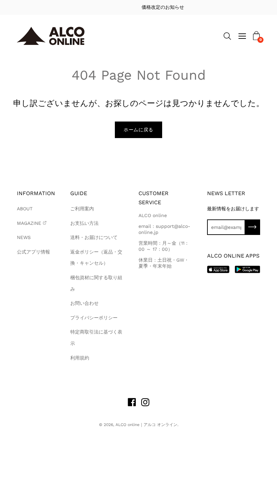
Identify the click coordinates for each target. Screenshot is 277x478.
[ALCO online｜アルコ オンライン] (50, 36)
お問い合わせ (84, 303)
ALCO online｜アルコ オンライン (146, 424)
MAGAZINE (29, 223)
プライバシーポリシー (94, 317)
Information (36, 193)
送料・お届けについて (94, 237)
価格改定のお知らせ (143, 7)
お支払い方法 (84, 223)
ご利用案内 (82, 208)
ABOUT (24, 208)
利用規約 (79, 358)
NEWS (24, 237)
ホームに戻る (138, 129)
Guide (78, 193)
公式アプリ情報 (33, 252)
